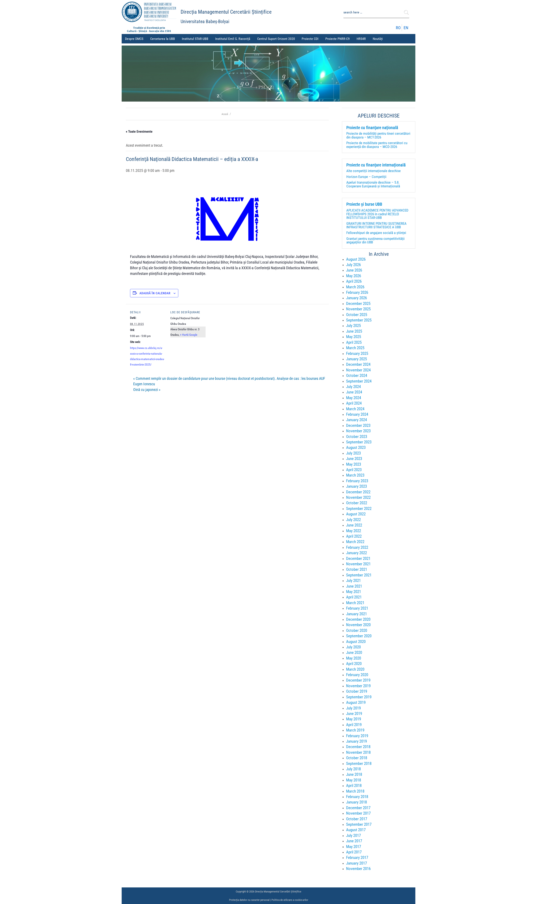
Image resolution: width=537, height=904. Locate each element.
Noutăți (378, 39)
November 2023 (358, 430)
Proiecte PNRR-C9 (337, 39)
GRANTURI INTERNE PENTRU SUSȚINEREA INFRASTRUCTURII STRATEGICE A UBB (376, 225)
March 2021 (355, 602)
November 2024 (358, 370)
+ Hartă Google (188, 334)
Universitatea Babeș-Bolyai (205, 21)
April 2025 (354, 342)
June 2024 (354, 392)
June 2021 (354, 586)
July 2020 (353, 647)
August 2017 (356, 829)
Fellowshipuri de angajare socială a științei (376, 233)
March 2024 (355, 408)
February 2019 (357, 735)
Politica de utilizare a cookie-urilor (289, 899)
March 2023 (355, 475)
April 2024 (354, 403)
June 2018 (354, 774)
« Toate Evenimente (139, 131)
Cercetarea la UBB (162, 39)
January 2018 (356, 802)
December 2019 (358, 680)
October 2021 (356, 569)
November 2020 (358, 624)
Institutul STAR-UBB (195, 39)
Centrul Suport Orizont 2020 (276, 39)
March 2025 (355, 347)
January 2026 (356, 297)
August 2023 (356, 447)
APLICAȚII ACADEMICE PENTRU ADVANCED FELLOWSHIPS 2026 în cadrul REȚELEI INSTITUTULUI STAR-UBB (377, 214)
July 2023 (353, 453)
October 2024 (356, 375)
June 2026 (354, 270)
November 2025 (358, 309)
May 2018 (353, 780)
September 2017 (358, 824)
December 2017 (358, 807)
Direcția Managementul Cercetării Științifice (226, 12)
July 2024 (353, 386)
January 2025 (356, 359)
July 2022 (353, 519)
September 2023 (358, 442)
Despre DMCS (134, 39)
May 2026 (353, 275)
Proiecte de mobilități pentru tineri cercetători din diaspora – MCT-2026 (378, 135)
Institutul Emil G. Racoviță (232, 39)
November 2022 (358, 497)
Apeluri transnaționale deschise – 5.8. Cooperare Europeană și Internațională (373, 184)
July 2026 (353, 264)
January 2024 (356, 419)
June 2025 (354, 331)
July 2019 (353, 708)
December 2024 (358, 364)
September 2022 (358, 508)
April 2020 (354, 663)
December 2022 (358, 492)
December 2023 (358, 425)
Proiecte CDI (310, 39)
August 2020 (356, 641)
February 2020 (357, 674)
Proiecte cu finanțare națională (372, 128)
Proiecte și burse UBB (364, 204)
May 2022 (353, 530)
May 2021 (353, 591)
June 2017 (354, 841)
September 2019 (358, 697)
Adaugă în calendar (154, 293)
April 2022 (354, 536)
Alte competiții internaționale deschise (373, 171)
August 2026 (356, 259)
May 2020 (353, 658)
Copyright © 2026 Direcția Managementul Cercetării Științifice (268, 891)
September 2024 (358, 381)
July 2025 (353, 325)
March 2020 (355, 669)
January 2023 (356, 486)
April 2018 (354, 785)
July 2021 (353, 580)
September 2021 (358, 575)
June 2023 (354, 458)
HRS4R (361, 39)
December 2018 (358, 746)
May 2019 (353, 719)
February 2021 (357, 608)
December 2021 (358, 558)
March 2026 (355, 287)
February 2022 (357, 547)
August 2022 (356, 514)
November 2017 (358, 813)
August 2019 (356, 702)
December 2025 (358, 303)
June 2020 (354, 652)
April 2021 (354, 597)
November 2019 (358, 685)
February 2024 (357, 414)
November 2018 (358, 752)
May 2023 (353, 464)
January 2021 (356, 613)
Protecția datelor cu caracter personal (249, 899)
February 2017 (357, 857)
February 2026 (357, 292)
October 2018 (356, 757)
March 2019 (355, 730)
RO (398, 27)
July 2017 (353, 835)
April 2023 (354, 469)
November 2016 (358, 868)
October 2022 (356, 502)
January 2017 (356, 863)
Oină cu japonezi (146, 390)
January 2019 (356, 741)
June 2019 (354, 713)
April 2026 (354, 281)
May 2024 (353, 397)
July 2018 (353, 769)
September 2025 (358, 320)
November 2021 (358, 564)
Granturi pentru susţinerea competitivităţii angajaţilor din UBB (375, 240)
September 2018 (358, 763)
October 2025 (356, 314)
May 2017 (353, 846)
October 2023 (356, 436)
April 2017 (354, 852)
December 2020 (358, 619)
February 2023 (357, 480)
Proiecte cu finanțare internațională (376, 165)
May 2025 (353, 336)
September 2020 (358, 636)
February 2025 (357, 353)
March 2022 (355, 541)
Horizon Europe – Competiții (366, 177)
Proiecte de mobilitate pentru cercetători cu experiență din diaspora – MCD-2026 (376, 145)
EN (406, 27)
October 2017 (356, 818)
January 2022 (356, 552)
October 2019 (356, 691)
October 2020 (356, 630)
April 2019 (354, 724)
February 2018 (357, 796)
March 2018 (355, 791)
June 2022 (354, 525)
